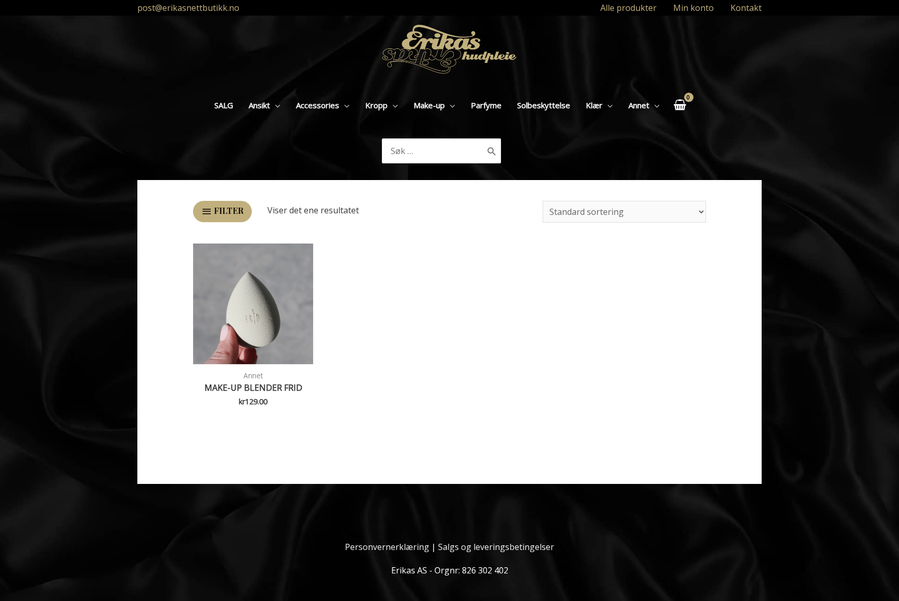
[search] (433, 151)
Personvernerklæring (387, 547)
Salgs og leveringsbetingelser (496, 547)
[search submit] (491, 151)
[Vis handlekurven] (679, 105)
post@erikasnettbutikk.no (188, 8)
